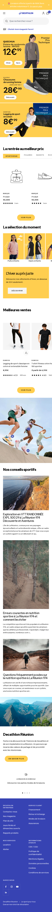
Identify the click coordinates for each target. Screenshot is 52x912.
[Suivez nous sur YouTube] (17, 887)
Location (7, 845)
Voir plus (26, 217)
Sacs (18, 63)
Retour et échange (37, 814)
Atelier (6, 849)
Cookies (32, 868)
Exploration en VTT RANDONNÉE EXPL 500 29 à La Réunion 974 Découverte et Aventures (23, 517)
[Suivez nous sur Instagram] (11, 887)
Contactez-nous (10, 812)
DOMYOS (6, 360)
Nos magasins (9, 816)
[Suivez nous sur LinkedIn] (6, 892)
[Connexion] (43, 13)
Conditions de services (39, 872)
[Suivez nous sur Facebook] (6, 887)
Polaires (28, 155)
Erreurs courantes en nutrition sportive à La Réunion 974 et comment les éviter (21, 616)
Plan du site (8, 821)
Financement (34, 810)
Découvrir (10, 97)
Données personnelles (39, 863)
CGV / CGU (33, 847)
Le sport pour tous (28, 902)
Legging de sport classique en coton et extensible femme (16, 364)
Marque (6, 193)
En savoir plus (36, 6)
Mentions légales (36, 859)
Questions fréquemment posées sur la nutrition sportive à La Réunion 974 (25, 676)
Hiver (8, 63)
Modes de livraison (37, 819)
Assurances (34, 823)
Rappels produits (10, 833)
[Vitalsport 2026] (26, 51)
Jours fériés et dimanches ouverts (11, 826)
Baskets (40, 155)
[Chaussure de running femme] (26, 86)
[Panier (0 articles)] (47, 13)
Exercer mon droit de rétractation (16, 904)
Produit (6, 197)
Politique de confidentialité (35, 852)
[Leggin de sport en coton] (26, 120)
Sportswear (11, 156)
